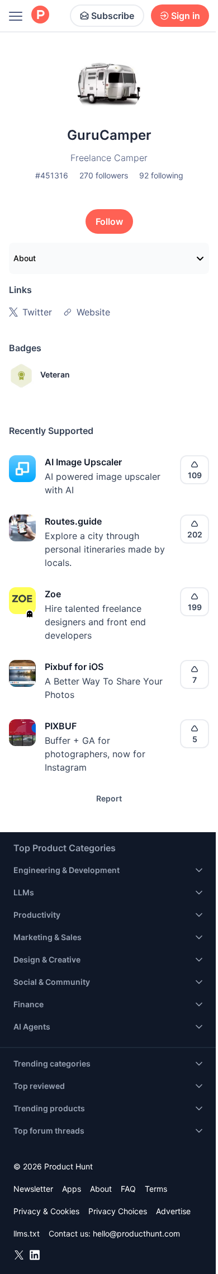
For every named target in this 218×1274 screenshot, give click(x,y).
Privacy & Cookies (46, 1211)
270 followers (103, 175)
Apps (71, 1188)
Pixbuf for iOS (74, 666)
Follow (109, 221)
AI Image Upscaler (83, 462)
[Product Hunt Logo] (40, 15)
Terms (156, 1188)
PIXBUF (61, 726)
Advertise (173, 1211)
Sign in (185, 15)
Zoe (53, 594)
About (24, 258)
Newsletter (33, 1188)
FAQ (128, 1188)
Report (109, 798)
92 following (161, 175)
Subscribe (112, 15)
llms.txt (26, 1233)
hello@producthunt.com (136, 1233)
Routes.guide (73, 521)
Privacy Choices (117, 1211)
